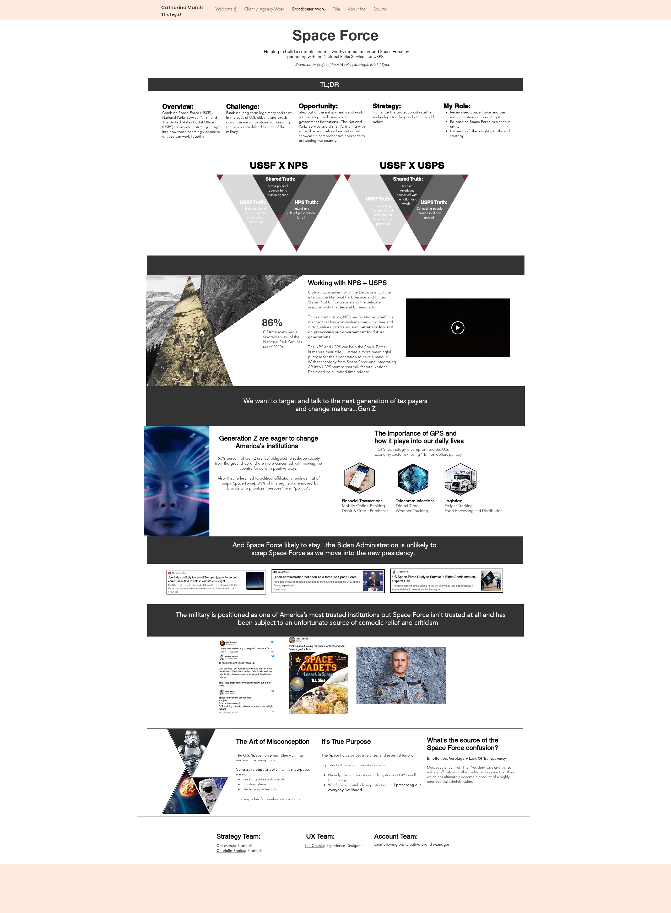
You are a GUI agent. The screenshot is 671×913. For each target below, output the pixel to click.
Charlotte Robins (231, 850)
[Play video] (457, 327)
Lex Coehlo (314, 845)
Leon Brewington (388, 844)
